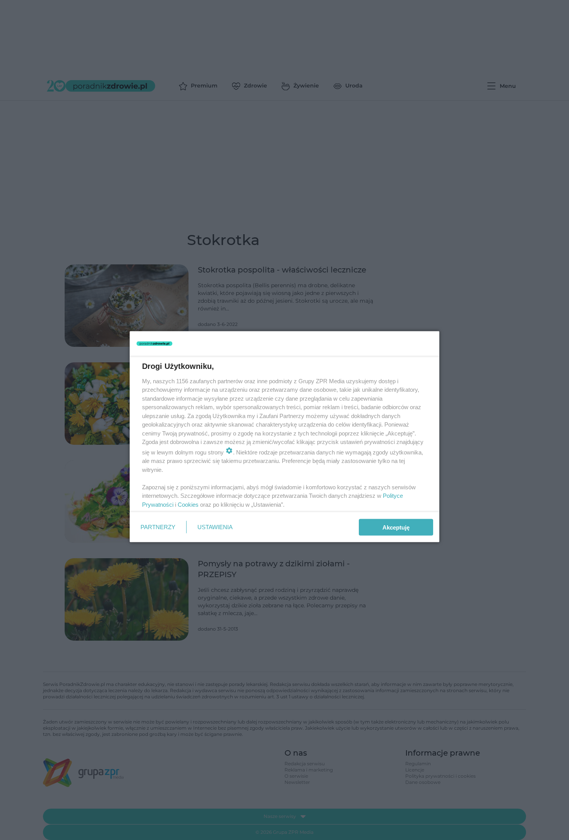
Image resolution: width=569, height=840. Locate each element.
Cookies (188, 504)
